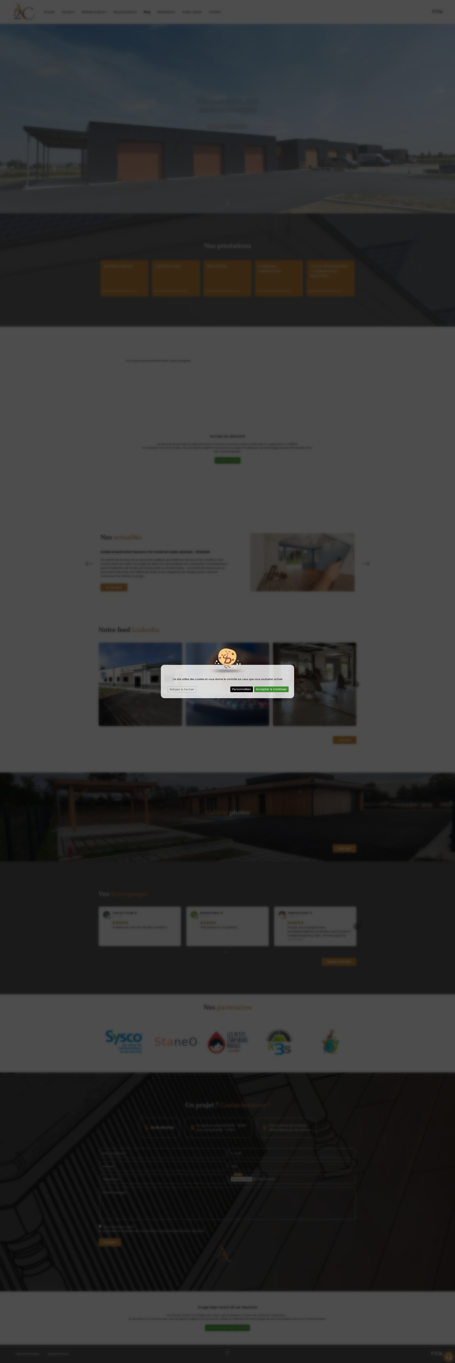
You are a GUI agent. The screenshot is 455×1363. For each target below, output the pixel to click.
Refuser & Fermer (182, 689)
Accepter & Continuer (271, 689)
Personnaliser (241, 689)
